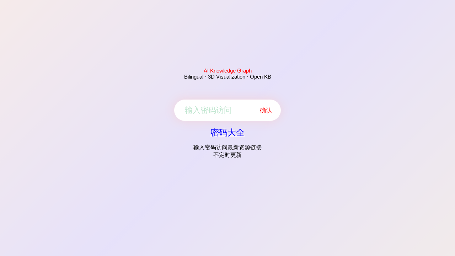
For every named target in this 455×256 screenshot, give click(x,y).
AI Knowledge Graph (228, 71)
